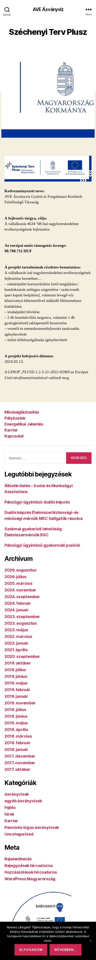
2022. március (18, 636)
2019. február (17, 689)
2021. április (16, 649)
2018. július (15, 709)
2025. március (18, 583)
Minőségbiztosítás (21, 412)
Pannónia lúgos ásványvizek (31, 827)
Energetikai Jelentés (23, 424)
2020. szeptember (22, 656)
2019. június (15, 676)
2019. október (17, 663)
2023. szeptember (22, 616)
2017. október (17, 769)
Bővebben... (65, 950)
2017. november (19, 762)
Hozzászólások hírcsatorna (30, 872)
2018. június (15, 716)
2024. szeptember (22, 596)
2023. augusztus (20, 623)
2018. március (18, 736)
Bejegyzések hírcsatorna (28, 865)
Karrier (11, 430)
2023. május (16, 630)
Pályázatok (14, 418)
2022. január (16, 643)
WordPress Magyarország (29, 878)
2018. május (16, 723)
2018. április (16, 729)
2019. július (15, 669)
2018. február (17, 742)
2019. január (16, 696)
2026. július (15, 576)
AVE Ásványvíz (48, 9)
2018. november (20, 703)
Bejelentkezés (18, 859)
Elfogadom (31, 950)
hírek (9, 814)
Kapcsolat (14, 436)
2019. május (15, 683)
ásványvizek (16, 794)
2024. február (17, 603)
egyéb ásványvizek (23, 801)
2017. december (19, 756)
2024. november (20, 590)
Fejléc (10, 807)
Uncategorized (18, 834)
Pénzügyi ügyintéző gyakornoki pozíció (42, 545)
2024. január (16, 610)
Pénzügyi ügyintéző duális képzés (37, 502)
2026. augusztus (20, 570)
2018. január (16, 749)
